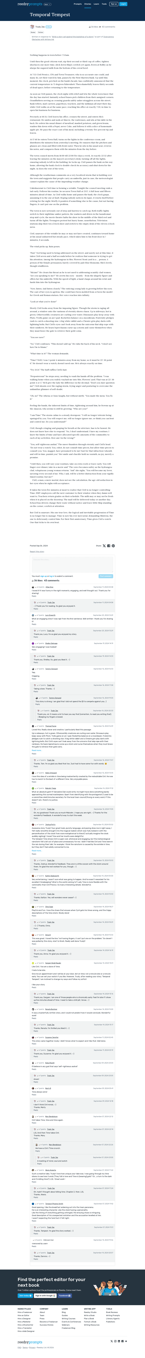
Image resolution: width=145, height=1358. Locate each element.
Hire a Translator (25, 1328)
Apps (46, 4)
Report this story (37, 552)
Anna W (48, 935)
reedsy (30, 4)
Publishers (110, 1322)
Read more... (37, 750)
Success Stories (46, 1325)
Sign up (114, 4)
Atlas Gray (49, 587)
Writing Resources (91, 1325)
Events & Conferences (71, 1322)
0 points (39, 1240)
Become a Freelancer (49, 1322)
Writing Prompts (113, 1315)
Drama (33, 32)
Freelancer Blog (68, 1328)
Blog (64, 1312)
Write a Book (89, 1315)
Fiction (40, 32)
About (42, 1312)
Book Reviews (112, 1312)
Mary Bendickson (51, 1117)
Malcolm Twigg (50, 788)
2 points (41, 587)
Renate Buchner (51, 1009)
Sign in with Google (44, 1296)
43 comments (108, 27)
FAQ (19, 1348)
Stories (87, 4)
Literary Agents (113, 1319)
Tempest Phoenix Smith (54, 1204)
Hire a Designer (24, 1319)
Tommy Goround (51, 669)
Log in (123, 4)
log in (51, 576)
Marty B (48, 1088)
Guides (65, 1315)
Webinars (66, 1325)
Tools (104, 4)
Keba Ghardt (49, 1063)
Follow (48, 27)
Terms (25, 1348)
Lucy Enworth (50, 615)
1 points (41, 615)
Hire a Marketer (24, 1322)
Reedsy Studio (90, 1312)
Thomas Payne (50, 726)
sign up (43, 576)
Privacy (32, 1348)
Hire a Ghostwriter (25, 1325)
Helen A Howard (51, 773)
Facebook (63, 1296)
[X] (111, 1341)
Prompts (78, 4)
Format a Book (90, 1322)
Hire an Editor (23, 1315)
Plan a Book (89, 1319)
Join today (24, 1296)
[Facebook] (122, 1341)
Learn (96, 4)
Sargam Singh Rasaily (53, 963)
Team (42, 1315)
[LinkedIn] (119, 1341)
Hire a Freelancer (25, 1312)
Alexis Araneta (50, 1170)
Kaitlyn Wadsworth (52, 876)
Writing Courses (68, 1319)
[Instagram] (115, 1341)
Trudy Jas (51, 603)
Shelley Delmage (51, 643)
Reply (34, 596)
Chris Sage (49, 907)
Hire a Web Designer (26, 1331)
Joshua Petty (50, 825)
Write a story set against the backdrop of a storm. (73, 37)
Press (42, 1319)
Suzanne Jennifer (51, 1037)
